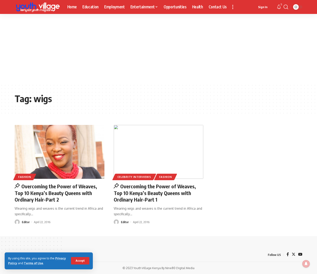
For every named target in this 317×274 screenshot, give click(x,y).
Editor (26, 222)
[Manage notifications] (306, 263)
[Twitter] (293, 254)
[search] (286, 7)
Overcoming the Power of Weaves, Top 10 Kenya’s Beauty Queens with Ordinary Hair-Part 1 (155, 193)
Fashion (24, 177)
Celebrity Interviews (134, 177)
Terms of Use (33, 263)
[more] (233, 7)
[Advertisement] (158, 48)
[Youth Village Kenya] (37, 7)
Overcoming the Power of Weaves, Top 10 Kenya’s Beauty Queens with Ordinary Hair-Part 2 (56, 193)
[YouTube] (300, 254)
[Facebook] (288, 254)
